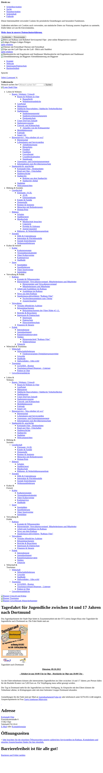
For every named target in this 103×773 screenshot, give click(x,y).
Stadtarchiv (22, 176)
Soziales (15, 233)
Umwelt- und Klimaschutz (28, 125)
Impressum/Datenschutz (16, 66)
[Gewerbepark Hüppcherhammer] (19, 601)
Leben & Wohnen (14, 92)
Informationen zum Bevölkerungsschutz (34, 164)
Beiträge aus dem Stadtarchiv (35, 178)
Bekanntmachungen (25, 308)
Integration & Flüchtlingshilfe (29, 238)
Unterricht (27, 224)
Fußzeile (10, 16)
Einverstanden (19, 37)
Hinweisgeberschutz (31, 322)
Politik (14, 327)
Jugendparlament (24, 332)
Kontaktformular (19, 726)
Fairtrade (21, 133)
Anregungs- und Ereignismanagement (33, 161)
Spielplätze (21, 272)
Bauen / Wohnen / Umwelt (23, 94)
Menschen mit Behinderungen (30, 207)
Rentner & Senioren (25, 205)
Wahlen (20, 337)
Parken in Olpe (23, 370)
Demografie (22, 202)
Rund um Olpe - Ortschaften (29, 171)
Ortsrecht (21, 344)
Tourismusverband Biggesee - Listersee (33, 368)
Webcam (10, 63)
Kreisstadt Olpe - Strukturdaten (30, 169)
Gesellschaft (17, 190)
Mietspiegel (22, 106)
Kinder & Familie (24, 200)
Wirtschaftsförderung (26, 351)
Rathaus (15, 277)
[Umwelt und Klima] (13, 596)
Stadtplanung (22, 111)
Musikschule (22, 219)
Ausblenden (6, 37)
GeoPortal (21, 104)
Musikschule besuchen (32, 221)
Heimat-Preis (22, 209)
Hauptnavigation (13, 11)
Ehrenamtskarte (29, 197)
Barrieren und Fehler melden (13, 755)
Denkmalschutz (29, 118)
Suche (9, 9)
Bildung (15, 212)
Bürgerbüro (27, 147)
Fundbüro (27, 152)
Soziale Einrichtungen (26, 241)
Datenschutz (28, 320)
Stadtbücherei (23, 217)
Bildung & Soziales (14, 188)
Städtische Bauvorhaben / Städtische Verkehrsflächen (39, 108)
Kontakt (9, 61)
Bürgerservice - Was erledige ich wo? (27, 137)
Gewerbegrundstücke (21, 373)
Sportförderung (23, 267)
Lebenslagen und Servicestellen (30, 142)
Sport (14, 262)
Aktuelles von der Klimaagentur (36, 128)
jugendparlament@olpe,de (50, 697)
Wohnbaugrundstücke (32, 101)
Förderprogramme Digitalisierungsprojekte (40, 354)
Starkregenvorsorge (25, 123)
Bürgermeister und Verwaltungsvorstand (40, 284)
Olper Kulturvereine (25, 255)
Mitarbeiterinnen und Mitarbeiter (36, 286)
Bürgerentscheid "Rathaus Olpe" (36, 339)
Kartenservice (23, 257)
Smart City (21, 135)
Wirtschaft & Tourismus (16, 346)
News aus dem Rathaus (27, 294)
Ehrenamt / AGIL (24, 193)
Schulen (20, 214)
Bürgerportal (22, 140)
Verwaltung (17, 303)
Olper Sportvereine (25, 269)
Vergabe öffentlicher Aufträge (29, 306)
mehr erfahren (7, 44)
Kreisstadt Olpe (7, 717)
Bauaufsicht (28, 99)
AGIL (25, 195)
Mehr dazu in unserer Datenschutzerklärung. (21, 32)
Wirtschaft (16, 349)
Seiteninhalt (11, 14)
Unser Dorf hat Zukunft (27, 120)
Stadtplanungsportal (31, 113)
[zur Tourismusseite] (10, 598)
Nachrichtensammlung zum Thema (37, 298)
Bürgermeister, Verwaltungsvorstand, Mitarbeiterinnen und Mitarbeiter (46, 281)
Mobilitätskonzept (24, 130)
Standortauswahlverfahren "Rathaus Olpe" (35, 296)
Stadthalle (21, 260)
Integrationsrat (23, 330)
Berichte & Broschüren (27, 313)
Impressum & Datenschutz (28, 315)
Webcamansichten (24, 185)
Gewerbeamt (28, 154)
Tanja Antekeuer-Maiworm (35, 699)
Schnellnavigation (14, 7)
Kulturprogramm (24, 250)
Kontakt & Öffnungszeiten (28, 279)
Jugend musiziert (30, 229)
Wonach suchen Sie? (10, 84)
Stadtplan (21, 183)
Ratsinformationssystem (27, 334)
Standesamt (27, 159)
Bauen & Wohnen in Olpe (28, 96)
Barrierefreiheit (12, 68)
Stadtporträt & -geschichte (23, 166)
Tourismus (16, 363)
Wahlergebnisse (29, 342)
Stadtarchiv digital (30, 181)
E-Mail (4, 726)
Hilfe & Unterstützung (26, 236)
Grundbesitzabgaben (31, 157)
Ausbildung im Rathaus (33, 291)
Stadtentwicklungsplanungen (35, 116)
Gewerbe (21, 356)
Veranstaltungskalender (27, 253)
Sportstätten (22, 265)
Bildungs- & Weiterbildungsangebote (33, 231)
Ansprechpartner (30, 301)
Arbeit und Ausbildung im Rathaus (32, 289)
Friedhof (26, 149)
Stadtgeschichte (23, 173)
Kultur (14, 248)
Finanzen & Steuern (25, 325)
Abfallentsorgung (30, 145)
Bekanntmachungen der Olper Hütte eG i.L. (41, 310)
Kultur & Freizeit (13, 245)
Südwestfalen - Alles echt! (28, 361)
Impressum (27, 318)
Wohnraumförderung (26, 243)
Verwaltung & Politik (15, 274)
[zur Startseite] (9, 87)
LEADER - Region (25, 366)
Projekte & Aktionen (31, 226)
